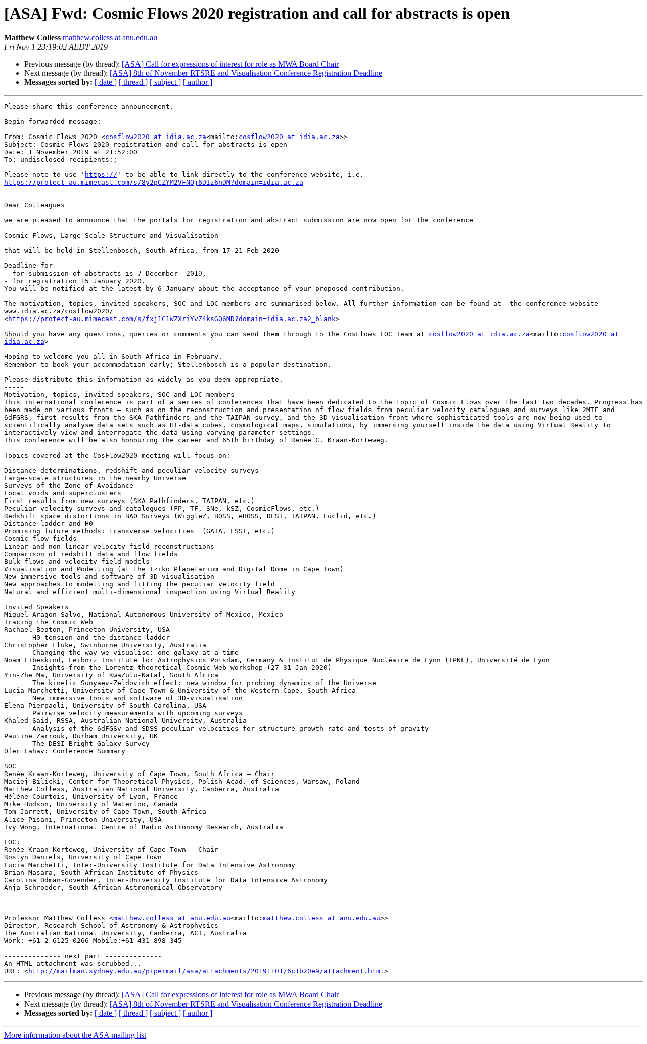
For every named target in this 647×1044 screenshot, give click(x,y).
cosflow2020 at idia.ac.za (155, 137)
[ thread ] (133, 82)
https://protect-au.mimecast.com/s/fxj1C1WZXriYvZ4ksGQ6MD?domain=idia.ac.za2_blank (172, 319)
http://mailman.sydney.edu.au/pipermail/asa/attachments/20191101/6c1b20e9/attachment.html (206, 971)
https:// (101, 174)
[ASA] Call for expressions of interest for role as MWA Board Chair (230, 64)
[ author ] (197, 82)
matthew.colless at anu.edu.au (110, 37)
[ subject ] (165, 82)
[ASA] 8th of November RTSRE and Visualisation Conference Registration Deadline (246, 73)
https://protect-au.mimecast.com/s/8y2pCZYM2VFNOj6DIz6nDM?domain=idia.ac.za (153, 182)
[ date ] (106, 82)
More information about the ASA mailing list (75, 1035)
